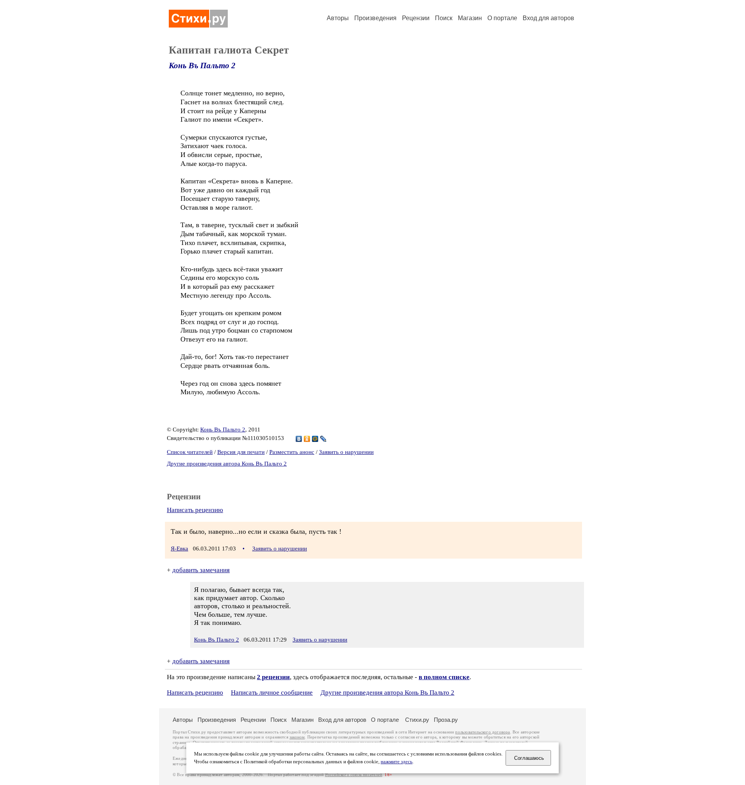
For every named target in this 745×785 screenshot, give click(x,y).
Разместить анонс (291, 452)
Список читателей (190, 452)
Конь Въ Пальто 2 (202, 65)
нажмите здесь (396, 761)
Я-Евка (179, 548)
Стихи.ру (417, 719)
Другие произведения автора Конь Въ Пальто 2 (227, 464)
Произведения (375, 18)
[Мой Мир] (315, 439)
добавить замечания (201, 570)
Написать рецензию (195, 510)
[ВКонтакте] (299, 439)
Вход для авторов (548, 18)
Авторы (338, 18)
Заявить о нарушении (346, 452)
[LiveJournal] (323, 439)
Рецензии (416, 18)
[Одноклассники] (307, 439)
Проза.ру (446, 719)
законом (297, 737)
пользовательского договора (482, 732)
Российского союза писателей (353, 775)
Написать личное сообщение (272, 692)
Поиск (443, 18)
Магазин (470, 18)
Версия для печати (241, 452)
